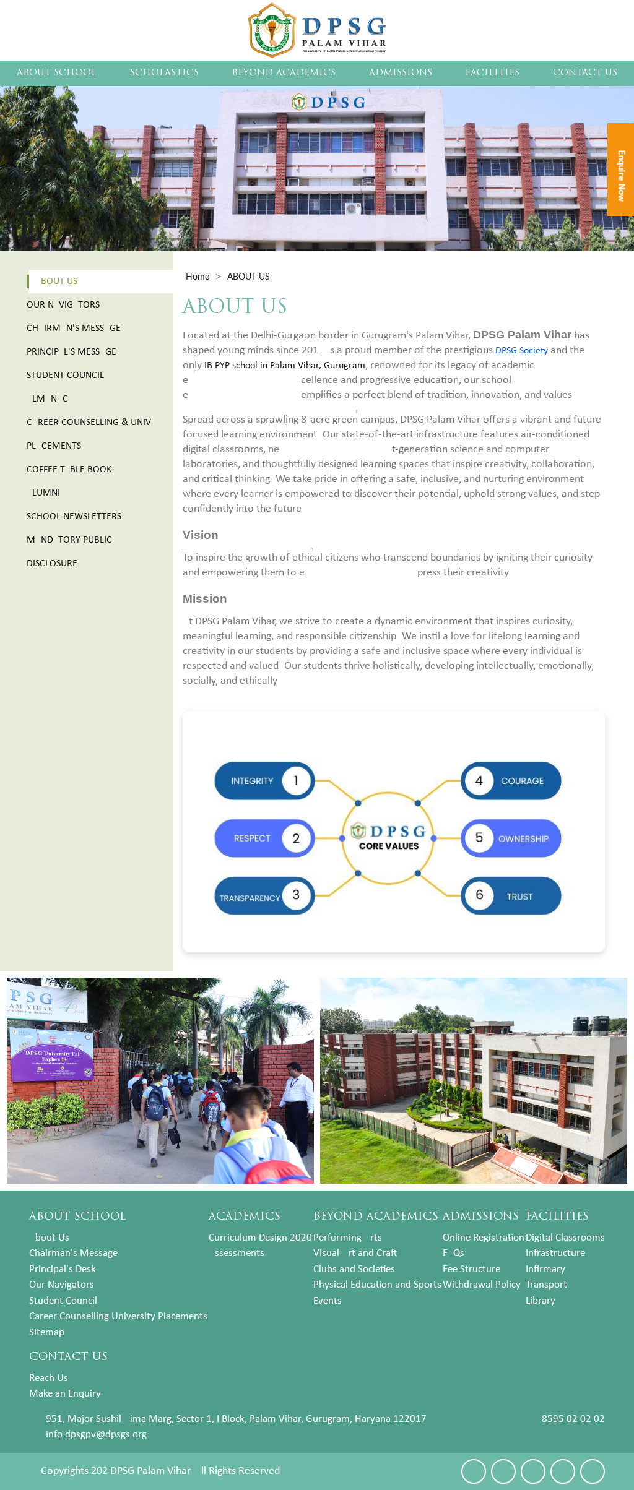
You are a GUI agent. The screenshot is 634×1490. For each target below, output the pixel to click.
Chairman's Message (74, 329)
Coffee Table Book (69, 470)
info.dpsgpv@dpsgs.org (96, 1434)
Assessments (236, 1253)
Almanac (47, 399)
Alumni (43, 493)
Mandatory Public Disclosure (69, 552)
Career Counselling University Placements (118, 1316)
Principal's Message (71, 352)
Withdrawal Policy (482, 1285)
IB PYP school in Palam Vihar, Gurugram (284, 366)
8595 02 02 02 (573, 1419)
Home (197, 277)
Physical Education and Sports (377, 1285)
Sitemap (46, 1332)
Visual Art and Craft (355, 1253)
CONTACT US (585, 73)
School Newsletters (74, 517)
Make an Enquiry (65, 1394)
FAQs (453, 1253)
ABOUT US (248, 277)
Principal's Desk (62, 1269)
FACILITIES (492, 73)
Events (327, 1301)
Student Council (65, 376)
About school (57, 73)
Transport (546, 1285)
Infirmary (545, 1269)
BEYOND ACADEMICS (284, 73)
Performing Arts (347, 1238)
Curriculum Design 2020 (260, 1238)
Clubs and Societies (354, 1269)
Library (540, 1301)
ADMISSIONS (400, 73)
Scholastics (164, 73)
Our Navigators (63, 305)
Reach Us (48, 1378)
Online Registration (483, 1238)
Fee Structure (471, 1269)
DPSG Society (521, 351)
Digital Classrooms (565, 1238)
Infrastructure (555, 1253)
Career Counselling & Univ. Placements (89, 434)
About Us (56, 281)
